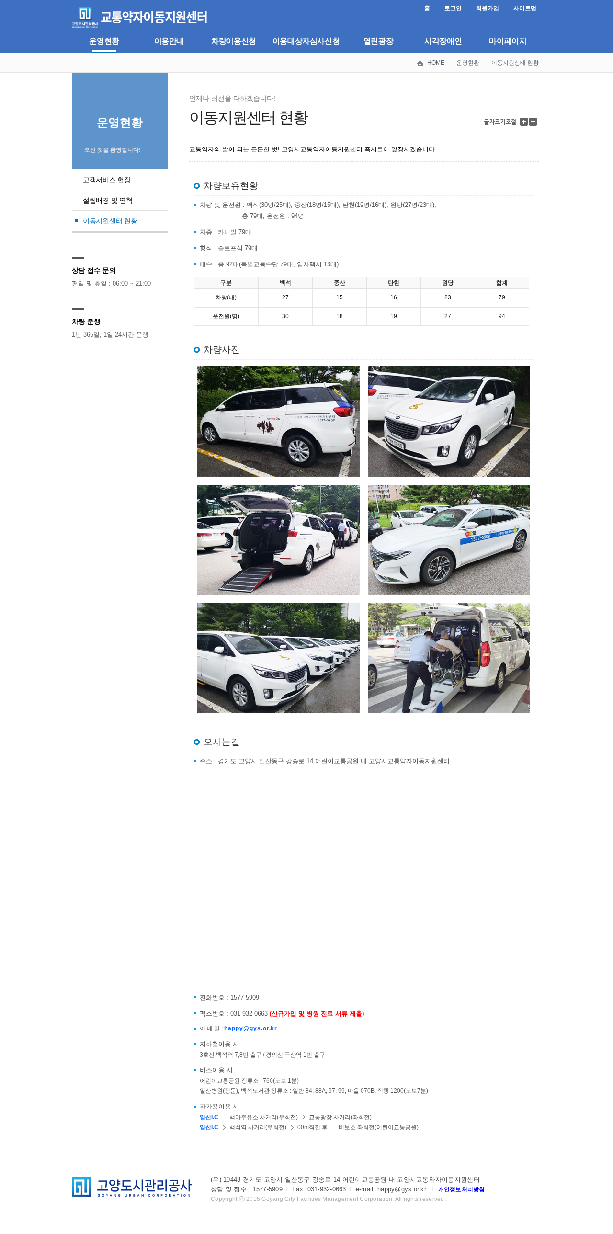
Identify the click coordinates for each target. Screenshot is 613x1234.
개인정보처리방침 (461, 1189)
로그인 (453, 8)
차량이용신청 (233, 41)
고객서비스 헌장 (107, 179)
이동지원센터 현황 (110, 221)
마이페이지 (507, 41)
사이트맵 (524, 8)
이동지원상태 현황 (515, 62)
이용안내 (169, 41)
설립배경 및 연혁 (107, 200)
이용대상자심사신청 (306, 41)
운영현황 (104, 41)
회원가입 (487, 8)
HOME (435, 62)
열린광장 (378, 41)
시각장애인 (443, 41)
